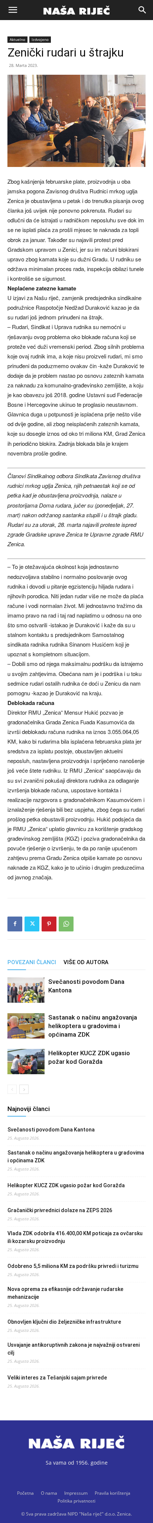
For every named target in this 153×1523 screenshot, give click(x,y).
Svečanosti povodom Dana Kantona (51, 1130)
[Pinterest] (49, 924)
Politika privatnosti (76, 1501)
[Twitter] (32, 924)
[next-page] (24, 1089)
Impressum (76, 1493)
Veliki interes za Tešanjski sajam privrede (57, 1378)
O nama (49, 1493)
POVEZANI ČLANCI (31, 962)
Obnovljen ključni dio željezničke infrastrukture (64, 1322)
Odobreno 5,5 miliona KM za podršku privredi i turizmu (73, 1266)
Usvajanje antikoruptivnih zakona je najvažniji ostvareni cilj (73, 1349)
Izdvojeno (40, 39)
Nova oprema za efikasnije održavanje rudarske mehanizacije (65, 1293)
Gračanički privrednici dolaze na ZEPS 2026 (59, 1210)
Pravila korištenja (112, 1493)
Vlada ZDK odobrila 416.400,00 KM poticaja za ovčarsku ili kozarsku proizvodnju (75, 1237)
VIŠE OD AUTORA (86, 962)
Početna (25, 1493)
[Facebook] (14, 924)
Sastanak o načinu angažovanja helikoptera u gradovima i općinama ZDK (92, 1026)
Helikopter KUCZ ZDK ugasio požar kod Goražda (66, 1185)
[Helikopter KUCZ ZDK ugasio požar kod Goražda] (26, 1062)
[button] (13, 10)
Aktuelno (17, 39)
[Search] (142, 10)
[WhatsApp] (66, 924)
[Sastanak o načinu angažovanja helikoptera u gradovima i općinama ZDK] (26, 1026)
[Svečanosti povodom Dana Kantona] (26, 990)
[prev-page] (12, 1089)
